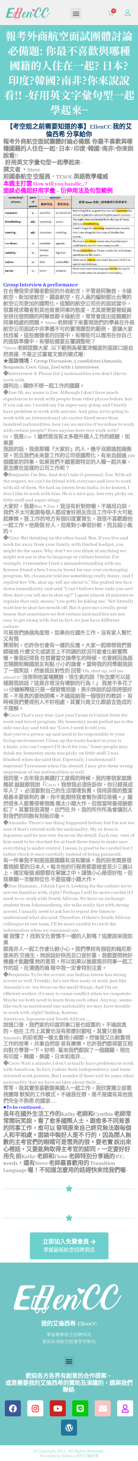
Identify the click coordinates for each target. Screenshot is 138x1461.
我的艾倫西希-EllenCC (69, 1324)
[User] (127, 12)
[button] (76, 13)
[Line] (80, 1408)
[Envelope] (103, 1408)
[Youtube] (58, 1408)
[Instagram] (35, 1408)
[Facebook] (13, 1408)
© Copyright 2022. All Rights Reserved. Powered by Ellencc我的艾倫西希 (69, 1453)
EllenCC (100, 127)
